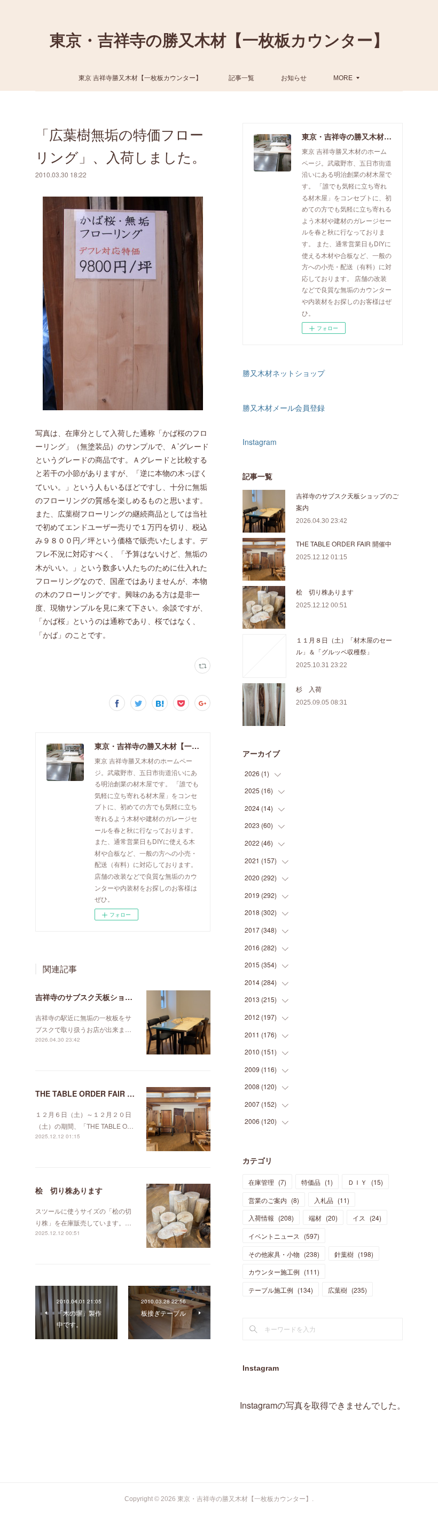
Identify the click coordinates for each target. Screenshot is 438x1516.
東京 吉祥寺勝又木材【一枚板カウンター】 (140, 77)
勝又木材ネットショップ (284, 373)
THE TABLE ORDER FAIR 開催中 (92, 1093)
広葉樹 (347, 1289)
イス (367, 1217)
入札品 (331, 1200)
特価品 (317, 1181)
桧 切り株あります (69, 1190)
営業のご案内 (273, 1200)
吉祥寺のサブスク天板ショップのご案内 (102, 996)
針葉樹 (353, 1254)
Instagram (260, 441)
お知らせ (294, 77)
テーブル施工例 (280, 1289)
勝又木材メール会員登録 (284, 407)
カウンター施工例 (283, 1271)
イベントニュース (283, 1235)
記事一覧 (241, 77)
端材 (323, 1217)
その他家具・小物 (283, 1254)
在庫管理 (267, 1181)
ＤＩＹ (365, 1181)
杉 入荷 (309, 688)
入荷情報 (271, 1217)
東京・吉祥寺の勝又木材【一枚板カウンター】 (219, 40)
